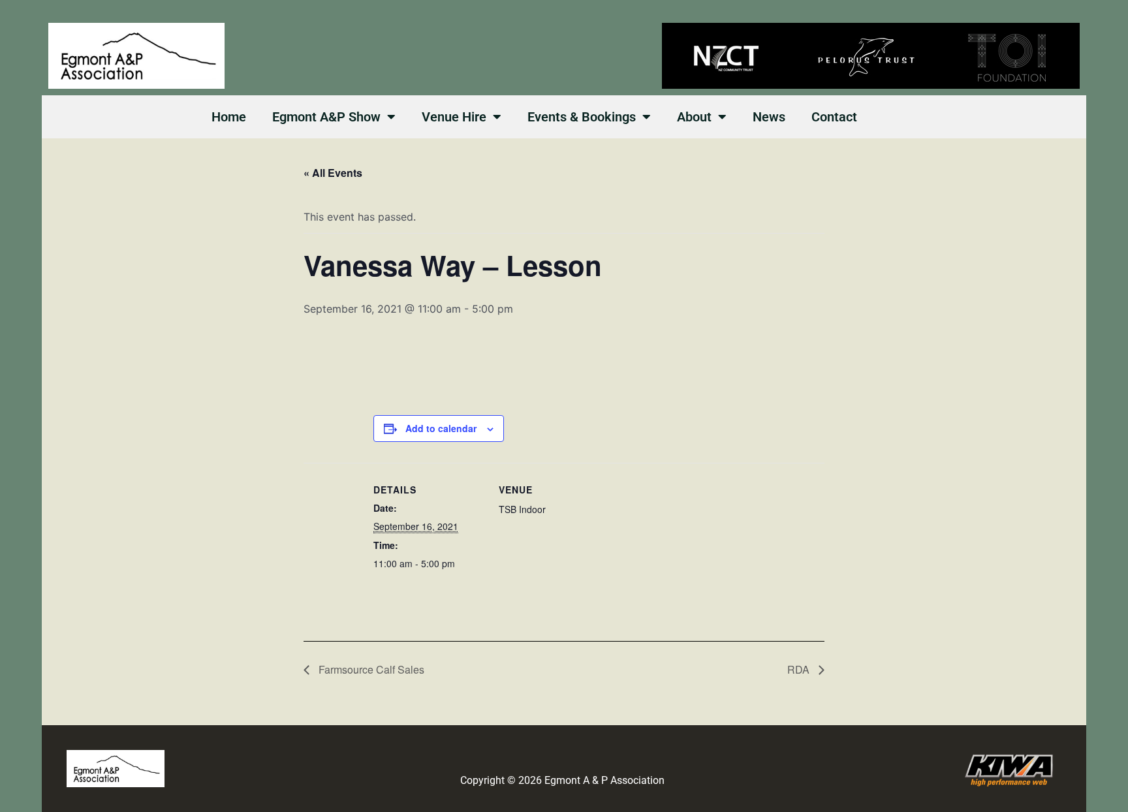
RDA (799, 669)
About (694, 117)
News (769, 117)
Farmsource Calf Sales (370, 669)
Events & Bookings (581, 117)
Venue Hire (454, 117)
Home (229, 117)
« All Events (333, 172)
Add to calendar (441, 428)
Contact (834, 117)
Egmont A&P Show (326, 117)
